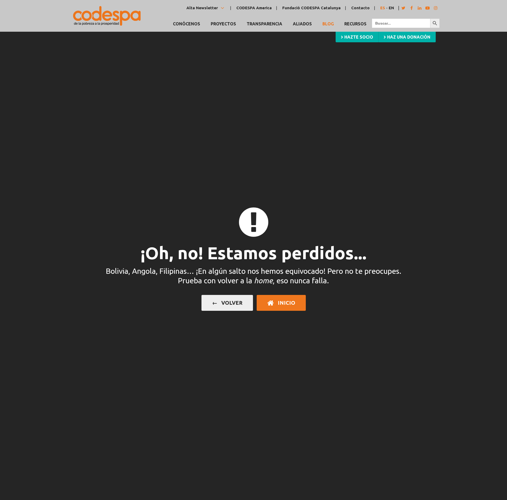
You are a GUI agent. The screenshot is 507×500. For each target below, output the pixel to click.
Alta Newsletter (202, 8)
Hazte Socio (358, 37)
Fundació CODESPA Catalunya (311, 8)
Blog (328, 23)
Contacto (360, 8)
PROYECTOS (223, 23)
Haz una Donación (408, 37)
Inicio (285, 303)
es (382, 8)
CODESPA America (254, 8)
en (391, 8)
